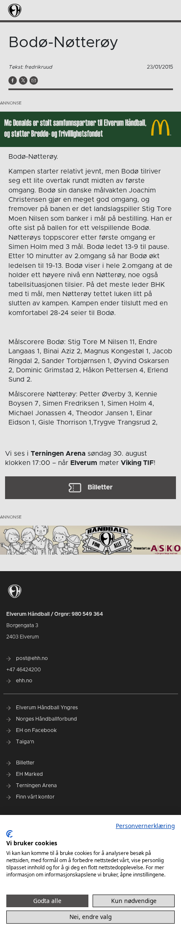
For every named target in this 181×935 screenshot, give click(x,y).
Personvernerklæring (145, 826)
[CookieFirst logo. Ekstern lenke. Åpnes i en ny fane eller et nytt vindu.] (9, 834)
